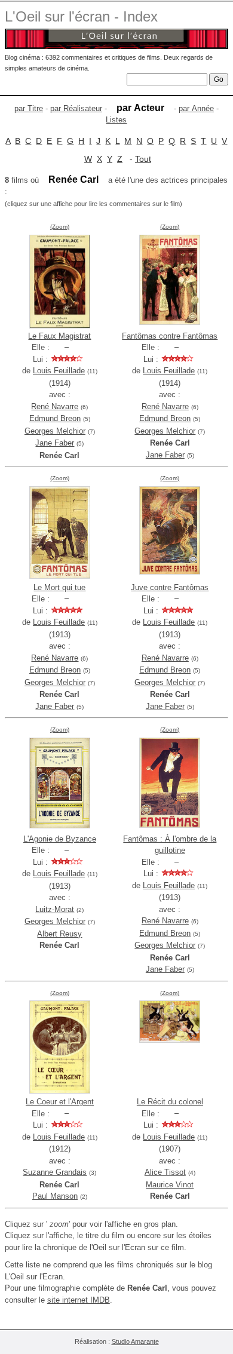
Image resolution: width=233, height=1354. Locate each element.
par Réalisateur (76, 108)
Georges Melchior (54, 430)
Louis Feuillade (59, 370)
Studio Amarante (135, 1341)
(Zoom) (59, 226)
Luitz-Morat (54, 909)
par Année (196, 108)
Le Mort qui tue (59, 587)
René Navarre (54, 406)
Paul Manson (55, 1196)
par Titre (28, 108)
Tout (143, 159)
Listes (116, 119)
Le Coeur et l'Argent (60, 1101)
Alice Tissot (165, 1172)
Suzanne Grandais (55, 1172)
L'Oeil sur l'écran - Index (81, 16)
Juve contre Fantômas (170, 587)
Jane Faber (54, 442)
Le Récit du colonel (170, 1101)
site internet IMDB (78, 1299)
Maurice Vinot (170, 1184)
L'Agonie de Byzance (59, 838)
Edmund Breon (55, 418)
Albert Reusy (59, 933)
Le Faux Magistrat (59, 335)
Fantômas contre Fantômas (169, 335)
